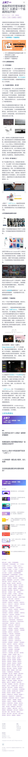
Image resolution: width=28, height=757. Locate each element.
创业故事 (4, 583)
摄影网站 (20, 675)
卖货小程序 (10, 586)
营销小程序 (19, 706)
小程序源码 (5, 640)
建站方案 (9, 659)
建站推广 (19, 657)
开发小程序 (14, 666)
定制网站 (4, 597)
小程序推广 (5, 630)
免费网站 (4, 579)
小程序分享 (16, 604)
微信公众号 (20, 666)
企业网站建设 (12, 576)
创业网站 (9, 583)
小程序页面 (10, 652)
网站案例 (9, 699)
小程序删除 (10, 605)
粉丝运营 (19, 692)
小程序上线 (4, 598)
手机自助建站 (5, 673)
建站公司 (9, 656)
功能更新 (15, 585)
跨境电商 (21, 710)
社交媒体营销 (22, 689)
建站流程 (9, 661)
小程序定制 (18, 614)
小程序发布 (16, 609)
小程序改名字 (17, 631)
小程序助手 (4, 609)
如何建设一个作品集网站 (16, 375)
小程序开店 (12, 623)
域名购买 (19, 592)
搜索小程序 (4, 675)
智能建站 (15, 680)
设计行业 (21, 708)
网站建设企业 (5, 696)
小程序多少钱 (5, 614)
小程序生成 (11, 640)
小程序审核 (4, 616)
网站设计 (9, 701)
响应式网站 (10, 590)
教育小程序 (4, 677)
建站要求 (4, 664)
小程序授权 (16, 628)
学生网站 (9, 595)
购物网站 (4, 710)
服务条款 (4, 727)
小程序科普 (21, 644)
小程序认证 (4, 647)
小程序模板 (11, 637)
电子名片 (9, 689)
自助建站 (15, 704)
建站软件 (4, 666)
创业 (19, 581)
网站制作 (4, 694)
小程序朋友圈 (18, 633)
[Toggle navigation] (24, 2)
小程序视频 (22, 645)
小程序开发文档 (20, 621)
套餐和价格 (18, 727)
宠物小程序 (9, 597)
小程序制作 (17, 605)
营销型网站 (13, 706)
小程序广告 (10, 618)
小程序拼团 (10, 628)
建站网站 (20, 663)
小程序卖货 (10, 609)
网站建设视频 (12, 697)
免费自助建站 (10, 579)
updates (20, 565)
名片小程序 (5, 588)
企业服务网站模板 (14, 574)
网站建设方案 (19, 696)
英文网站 (8, 706)
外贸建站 (10, 593)
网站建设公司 (12, 696)
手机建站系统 (10, 671)
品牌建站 (10, 588)
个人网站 (8, 17)
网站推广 (23, 697)
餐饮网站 (4, 715)
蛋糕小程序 (15, 708)
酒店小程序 (4, 711)
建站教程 (4, 659)
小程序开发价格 (12, 619)
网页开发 (21, 703)
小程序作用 (22, 602)
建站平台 (20, 656)
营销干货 (4, 708)
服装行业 (9, 682)
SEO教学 (4, 565)
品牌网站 (15, 588)
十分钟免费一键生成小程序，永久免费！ (13, 460)
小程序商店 (10, 612)
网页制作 (4, 703)
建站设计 (14, 664)
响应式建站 (4, 590)
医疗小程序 (4, 586)
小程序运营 (10, 651)
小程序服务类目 (5, 635)
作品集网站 (14, 17)
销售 (9, 711)
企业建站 (10, 572)
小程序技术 (17, 626)
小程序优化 (10, 602)
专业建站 (10, 569)
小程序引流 (17, 623)
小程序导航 (10, 616)
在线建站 (10, 592)
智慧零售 (19, 678)
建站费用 (19, 664)
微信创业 (4, 668)
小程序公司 (10, 604)
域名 (15, 592)
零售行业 (19, 711)
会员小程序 (17, 576)
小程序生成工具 (18, 640)
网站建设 (21, 694)
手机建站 (4, 671)
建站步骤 (4, 661)
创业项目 (14, 583)
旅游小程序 (8, 678)
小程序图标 (16, 612)
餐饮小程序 (21, 713)
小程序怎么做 (11, 625)
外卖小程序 (4, 593)
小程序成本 (5, 626)
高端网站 (19, 715)
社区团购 (9, 691)
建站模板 (19, 659)
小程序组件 (4, 645)
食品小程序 (15, 713)
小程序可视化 (5, 611)
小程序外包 (22, 612)
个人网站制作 (10, 571)
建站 (19, 654)
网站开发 (17, 697)
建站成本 (4, 657)
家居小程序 (15, 597)
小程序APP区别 (21, 597)
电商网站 (21, 687)
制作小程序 (5, 585)
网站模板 (15, 699)
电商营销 (4, 689)
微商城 (8, 670)
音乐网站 (4, 713)
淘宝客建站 (10, 684)
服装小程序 (20, 680)
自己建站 (21, 704)
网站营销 (4, 701)
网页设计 (4, 704)
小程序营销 (10, 645)
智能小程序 (10, 680)
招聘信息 (4, 725)
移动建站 (4, 692)
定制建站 (20, 595)
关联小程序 (4, 581)
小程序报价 (4, 628)
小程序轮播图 (17, 649)
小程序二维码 (11, 598)
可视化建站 (21, 586)
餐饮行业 (9, 715)
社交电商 (4, 691)
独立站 (4, 17)
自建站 (3, 706)
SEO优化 (22, 564)
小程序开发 (5, 619)
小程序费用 (17, 647)
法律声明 (4, 728)
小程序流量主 (18, 638)
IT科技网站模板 (12, 564)
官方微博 (4, 734)
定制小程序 (14, 595)
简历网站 (14, 692)
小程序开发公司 (19, 619)
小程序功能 (12, 607)
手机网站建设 (17, 671)
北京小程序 (21, 585)
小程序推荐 (10, 630)
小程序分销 (22, 604)
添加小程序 (16, 684)
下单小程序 (4, 569)
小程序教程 (5, 633)
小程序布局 (22, 616)
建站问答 (9, 666)
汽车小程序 (4, 684)
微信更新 (20, 668)
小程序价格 (18, 600)
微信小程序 (10, 668)
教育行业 (15, 677)
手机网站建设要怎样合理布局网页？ (13, 469)
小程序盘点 (16, 642)
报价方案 (11, 673)
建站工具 (14, 656)
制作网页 (10, 585)
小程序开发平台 (13, 621)
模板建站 (14, 682)
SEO (18, 564)
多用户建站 (21, 593)
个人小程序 (15, 569)
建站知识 (17, 15)
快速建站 (13, 670)
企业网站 (21, 574)
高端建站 (14, 715)
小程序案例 (5, 637)
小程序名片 (11, 611)
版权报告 (4, 685)
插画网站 (19, 17)
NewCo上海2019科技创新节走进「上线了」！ (13, 452)
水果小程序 (19, 682)
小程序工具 (16, 616)
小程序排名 (21, 628)
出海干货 (10, 581)
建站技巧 (9, 657)
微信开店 (15, 668)
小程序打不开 (11, 626)
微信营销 (4, 670)
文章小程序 (20, 677)
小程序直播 (22, 642)
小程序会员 (16, 602)
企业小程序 (5, 572)
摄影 (15, 675)
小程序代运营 (12, 600)
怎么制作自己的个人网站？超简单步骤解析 (13, 434)
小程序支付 (10, 631)
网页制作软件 (10, 703)
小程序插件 (16, 630)
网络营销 (20, 701)
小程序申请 (4, 642)
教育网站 (10, 677)
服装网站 (4, 682)
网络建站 (15, 701)
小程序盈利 (10, 642)
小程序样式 (12, 635)
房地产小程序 (19, 670)
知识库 (17, 725)
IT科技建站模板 (15, 562)
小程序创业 (4, 605)
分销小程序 (15, 581)
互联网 (15, 571)
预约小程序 (9, 713)
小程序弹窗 (4, 625)
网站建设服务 (5, 697)
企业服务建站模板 (17, 572)
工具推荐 (10, 654)
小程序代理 (17, 598)
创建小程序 (19, 583)
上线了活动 (21, 567)
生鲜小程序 (21, 685)
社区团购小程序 (15, 691)
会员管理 (4, 578)
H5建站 (9, 562)
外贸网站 (15, 593)
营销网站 (9, 708)
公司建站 (23, 579)
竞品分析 (9, 692)
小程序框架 (17, 635)
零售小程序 (13, 711)
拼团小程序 (21, 673)
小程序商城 (5, 612)
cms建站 (15, 565)
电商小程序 (10, 687)
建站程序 (9, 663)
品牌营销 (20, 588)
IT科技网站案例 (5, 564)
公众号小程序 (17, 579)
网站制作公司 (10, 694)
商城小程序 (16, 590)
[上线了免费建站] (14, 336)
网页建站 (16, 703)
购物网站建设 (10, 710)
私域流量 (21, 691)
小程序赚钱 (5, 649)
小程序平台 (5, 618)
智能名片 (4, 680)
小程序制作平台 (5, 607)
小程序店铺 (16, 618)
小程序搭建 (4, 631)
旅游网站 (14, 678)
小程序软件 (4, 651)
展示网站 (22, 652)
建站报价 (14, 657)
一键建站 (15, 567)
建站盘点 (15, 661)
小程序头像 (11, 614)
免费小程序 (15, 578)
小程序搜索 (22, 630)
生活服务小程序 (14, 685)
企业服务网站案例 (6, 574)
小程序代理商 (5, 600)
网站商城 (16, 694)
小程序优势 (4, 602)
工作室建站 (4, 654)
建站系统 (14, 663)
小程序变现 (22, 609)
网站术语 (4, 699)
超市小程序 (16, 710)
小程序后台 (17, 611)
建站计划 (9, 664)
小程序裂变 (16, 645)
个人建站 (21, 569)
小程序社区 (15, 644)
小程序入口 (4, 604)
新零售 (3, 678)
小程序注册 (5, 638)
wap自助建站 (10, 567)
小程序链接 (16, 651)
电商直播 (16, 687)
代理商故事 (20, 571)
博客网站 (16, 586)
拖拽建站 (16, 673)
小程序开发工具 (5, 621)
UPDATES (9, 565)
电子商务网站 (15, 689)
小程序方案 (11, 633)
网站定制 (18, 730)
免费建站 (21, 578)
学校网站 (4, 595)
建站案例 (14, 659)
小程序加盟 (18, 607)
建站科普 (4, 663)
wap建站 (4, 567)
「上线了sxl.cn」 (11, 203)
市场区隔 (15, 654)
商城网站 (22, 590)
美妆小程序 (10, 704)
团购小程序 (4, 562)
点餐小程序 (22, 684)
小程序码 (4, 644)
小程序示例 (9, 644)
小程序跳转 (10, 649)
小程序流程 (11, 638)
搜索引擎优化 (11, 675)
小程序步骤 (17, 637)
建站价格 (4, 656)
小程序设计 (10, 647)
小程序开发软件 (5, 623)
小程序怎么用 (17, 625)
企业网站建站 (5, 576)
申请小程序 (4, 687)
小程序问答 (5, 652)
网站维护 (20, 699)
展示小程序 (16, 652)
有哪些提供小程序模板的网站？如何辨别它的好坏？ (13, 443)
